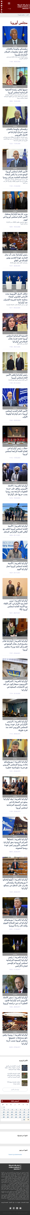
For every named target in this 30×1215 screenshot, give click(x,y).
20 (12, 1114)
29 (3, 1117)
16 (28, 1114)
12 (16, 1112)
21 (7, 1114)
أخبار (27, 15)
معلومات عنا (17, 1202)
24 (24, 1117)
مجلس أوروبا (21, 15)
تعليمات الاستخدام (25, 1202)
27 (12, 1117)
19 (16, 1114)
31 (24, 1119)
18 (20, 1114)
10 (24, 1112)
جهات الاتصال (11, 1202)
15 (3, 1112)
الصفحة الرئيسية (4, 1202)
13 (12, 1112)
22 (3, 1114)
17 (24, 1114)
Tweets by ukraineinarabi (15, 1154)
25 (20, 1117)
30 (28, 1119)
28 (7, 1117)
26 (16, 1117)
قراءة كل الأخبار (15, 1089)
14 (7, 1112)
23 (28, 1117)
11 (20, 1112)
